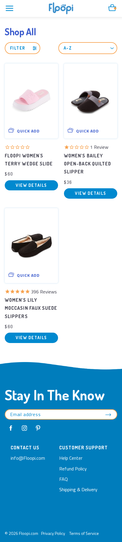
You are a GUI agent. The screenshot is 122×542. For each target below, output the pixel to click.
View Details (31, 185)
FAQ (63, 479)
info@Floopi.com (28, 458)
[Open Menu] (9, 8)
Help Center (70, 458)
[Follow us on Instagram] (24, 428)
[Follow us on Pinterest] (38, 428)
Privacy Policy (53, 533)
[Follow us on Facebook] (11, 428)
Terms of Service (84, 533)
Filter (17, 47)
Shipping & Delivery (78, 489)
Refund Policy (73, 468)
